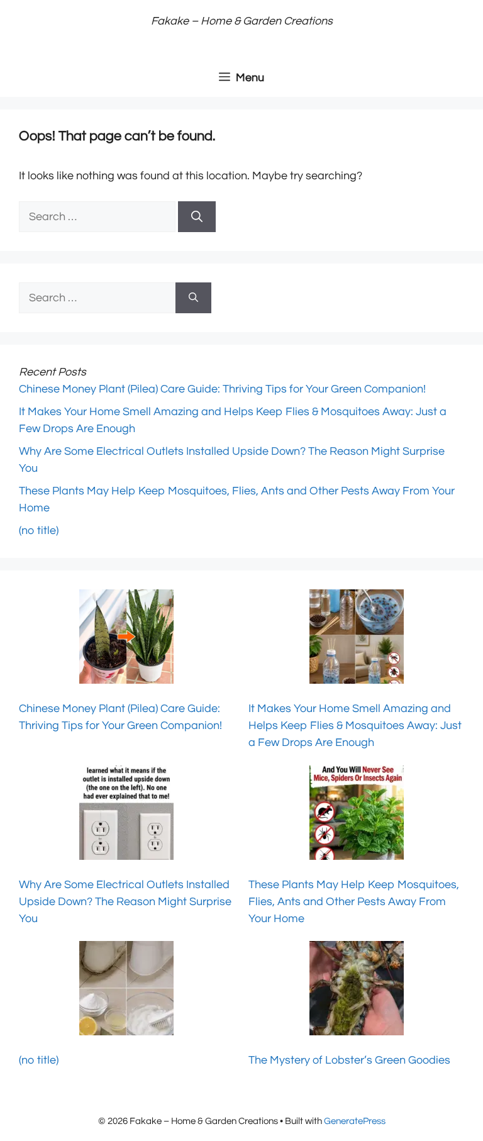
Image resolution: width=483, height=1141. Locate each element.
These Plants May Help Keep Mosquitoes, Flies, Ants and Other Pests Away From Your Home (353, 902)
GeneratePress (355, 1121)
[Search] (197, 216)
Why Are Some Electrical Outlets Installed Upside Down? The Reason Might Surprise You (125, 902)
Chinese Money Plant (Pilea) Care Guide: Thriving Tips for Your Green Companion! (222, 389)
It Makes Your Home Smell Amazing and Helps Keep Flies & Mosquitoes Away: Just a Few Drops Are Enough (355, 726)
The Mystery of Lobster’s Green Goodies (349, 1060)
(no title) (38, 531)
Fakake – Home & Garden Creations (242, 21)
